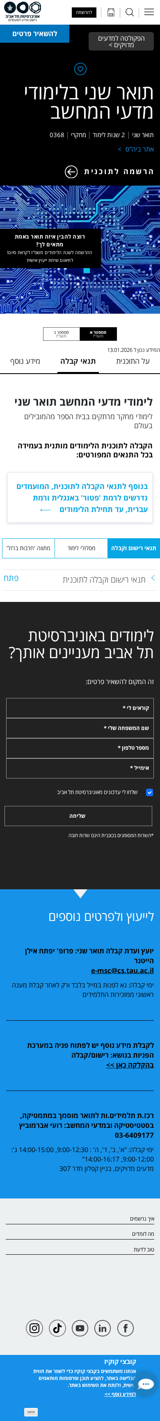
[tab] (98, 334)
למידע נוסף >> (120, 1394)
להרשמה (84, 12)
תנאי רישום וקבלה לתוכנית (104, 579)
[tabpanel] (80, 580)
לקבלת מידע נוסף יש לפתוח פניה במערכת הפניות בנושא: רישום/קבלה (90, 1050)
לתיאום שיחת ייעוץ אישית (50, 260)
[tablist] (80, 334)
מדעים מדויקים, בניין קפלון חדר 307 (106, 1168)
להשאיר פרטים (34, 33)
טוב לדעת (144, 1250)
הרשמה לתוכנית (119, 171)
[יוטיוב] (80, 1328)
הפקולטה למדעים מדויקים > (120, 41)
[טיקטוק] (57, 1328)
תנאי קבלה (78, 361)
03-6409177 (134, 1135)
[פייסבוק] (125, 1328)
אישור (31, 1412)
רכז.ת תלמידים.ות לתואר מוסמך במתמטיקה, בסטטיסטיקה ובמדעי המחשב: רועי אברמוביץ (86, 1120)
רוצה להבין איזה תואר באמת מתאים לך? (50, 248)
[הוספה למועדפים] (79, 70)
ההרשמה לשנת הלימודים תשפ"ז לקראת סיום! (50, 252)
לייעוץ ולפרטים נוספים (100, 916)
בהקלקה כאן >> (130, 1065)
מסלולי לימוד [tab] (81, 548)
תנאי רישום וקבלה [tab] (133, 548)
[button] (145, 1384)
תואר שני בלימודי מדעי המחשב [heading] (88, 101)
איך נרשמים (142, 1219)
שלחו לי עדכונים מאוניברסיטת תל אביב (97, 792)
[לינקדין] (102, 1328)
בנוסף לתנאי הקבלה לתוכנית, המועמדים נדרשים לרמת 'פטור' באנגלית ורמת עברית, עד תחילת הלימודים (82, 497)
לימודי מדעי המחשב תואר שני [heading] (83, 401)
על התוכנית (133, 361)
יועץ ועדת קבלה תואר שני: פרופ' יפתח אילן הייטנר (89, 955)
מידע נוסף (25, 361)
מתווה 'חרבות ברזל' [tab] (28, 548)
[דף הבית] (22, 11)
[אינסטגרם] (34, 1328)
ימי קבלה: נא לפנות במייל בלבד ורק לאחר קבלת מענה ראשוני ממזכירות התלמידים (82, 989)
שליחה (77, 816)
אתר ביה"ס (140, 149)
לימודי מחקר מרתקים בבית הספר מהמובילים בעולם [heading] (88, 421)
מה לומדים (143, 1234)
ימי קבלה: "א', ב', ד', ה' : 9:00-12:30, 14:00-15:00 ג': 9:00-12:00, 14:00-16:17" (82, 1154)
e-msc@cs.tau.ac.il (122, 970)
